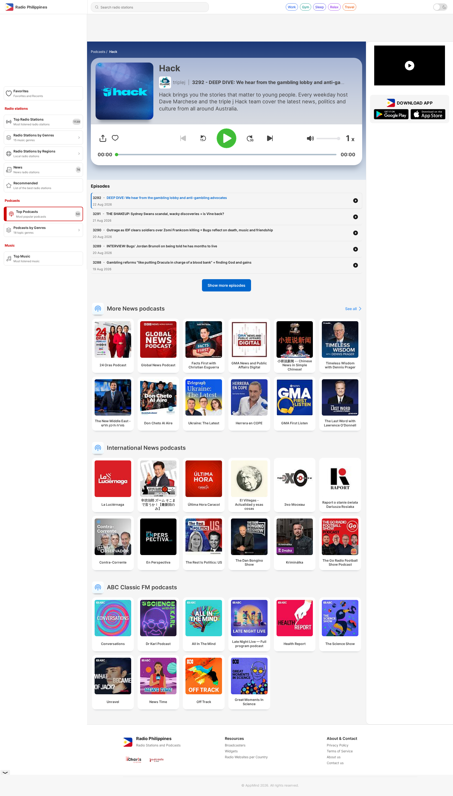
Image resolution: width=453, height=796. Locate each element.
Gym (305, 7)
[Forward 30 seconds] (250, 138)
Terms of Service (340, 751)
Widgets (231, 751)
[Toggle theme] (440, 7)
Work (292, 7)
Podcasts (98, 52)
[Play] (226, 138)
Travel (349, 7)
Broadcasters (235, 745)
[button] (310, 138)
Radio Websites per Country (246, 757)
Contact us (335, 763)
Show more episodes (226, 285)
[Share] (103, 138)
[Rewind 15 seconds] (203, 138)
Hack (113, 52)
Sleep (319, 7)
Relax (334, 7)
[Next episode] (269, 138)
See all (351, 308)
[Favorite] (115, 138)
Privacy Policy (337, 745)
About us (333, 757)
